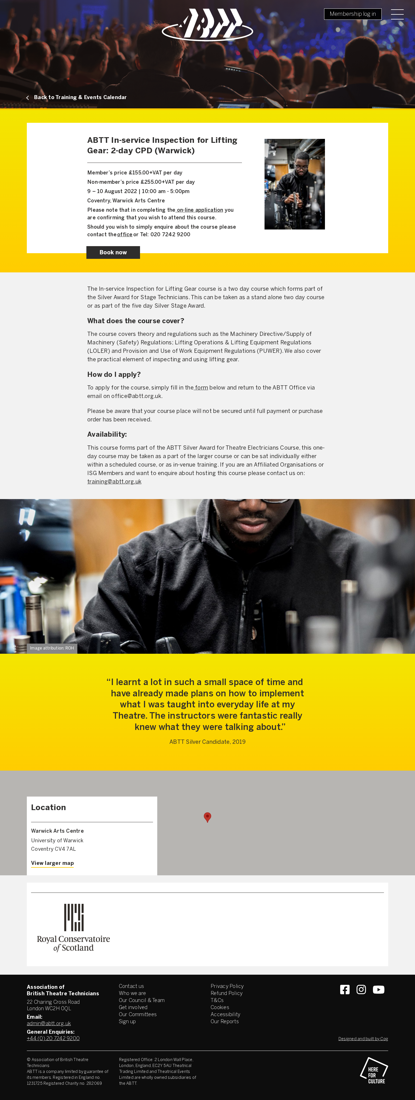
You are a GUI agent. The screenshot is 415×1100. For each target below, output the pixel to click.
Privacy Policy (227, 986)
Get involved (133, 1007)
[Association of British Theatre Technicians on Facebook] (345, 999)
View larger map (52, 863)
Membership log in (353, 14)
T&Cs (217, 1000)
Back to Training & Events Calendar (80, 97)
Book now (113, 252)
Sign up (127, 1022)
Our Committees (138, 1014)
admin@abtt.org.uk (49, 1024)
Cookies (220, 1007)
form (201, 388)
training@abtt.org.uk (114, 482)
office (125, 235)
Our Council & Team (142, 1000)
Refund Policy (227, 993)
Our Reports (225, 1022)
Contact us (131, 986)
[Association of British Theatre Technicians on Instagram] (361, 999)
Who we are (132, 993)
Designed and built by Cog (363, 1039)
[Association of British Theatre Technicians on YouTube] (379, 999)
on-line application (199, 210)
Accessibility (225, 1014)
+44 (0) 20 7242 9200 (53, 1038)
